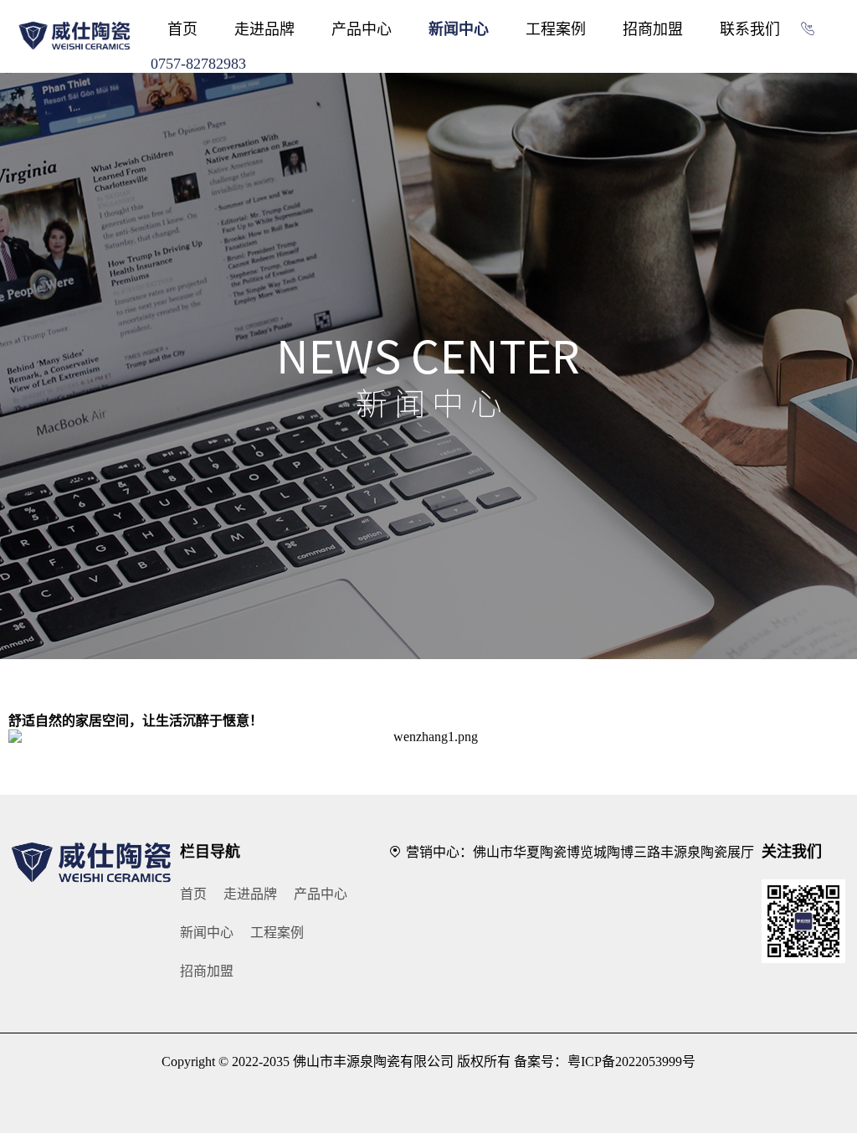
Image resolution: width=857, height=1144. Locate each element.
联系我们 (750, 29)
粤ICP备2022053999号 (631, 1061)
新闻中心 (458, 29)
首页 (182, 29)
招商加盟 (653, 29)
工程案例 (556, 29)
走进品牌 (264, 29)
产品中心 (361, 29)
